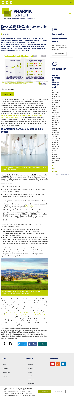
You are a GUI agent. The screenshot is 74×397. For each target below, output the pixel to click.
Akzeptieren (44, 391)
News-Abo (30, 364)
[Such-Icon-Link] (71, 2)
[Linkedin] (11, 2)
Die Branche (6, 372)
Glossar (30, 372)
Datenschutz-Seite (29, 395)
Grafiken (5, 368)
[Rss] (58, 364)
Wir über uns (31, 368)
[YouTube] (3, 2)
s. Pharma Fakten (30, 206)
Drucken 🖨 (7, 94)
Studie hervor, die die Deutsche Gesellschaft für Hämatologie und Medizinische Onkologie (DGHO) (22, 116)
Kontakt (30, 376)
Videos (5, 376)
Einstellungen (11, 391)
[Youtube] (52, 364)
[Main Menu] (70, 13)
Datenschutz (31, 383)
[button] (22, 344)
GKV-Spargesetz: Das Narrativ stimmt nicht (58, 81)
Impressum (31, 380)
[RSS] (7, 2)
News (4, 364)
